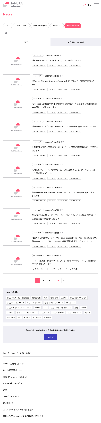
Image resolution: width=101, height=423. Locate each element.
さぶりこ (10, 312)
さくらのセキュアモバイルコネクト (19, 307)
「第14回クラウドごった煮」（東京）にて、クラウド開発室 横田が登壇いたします (64, 126)
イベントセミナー (37, 55)
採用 (76, 307)
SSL (19, 317)
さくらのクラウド (62, 65)
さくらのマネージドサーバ (53, 302)
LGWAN (64, 298)
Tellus (83, 307)
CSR (45, 307)
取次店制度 (36, 298)
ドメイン (27, 317)
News (13, 353)
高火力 (87, 312)
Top (4, 353)
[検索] (6, 33)
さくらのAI (54, 298)
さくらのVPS (51, 65)
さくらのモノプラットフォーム (26, 312)
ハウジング (37, 317)
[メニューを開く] (96, 4)
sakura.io (11, 317)
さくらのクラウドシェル (78, 298)
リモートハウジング (34, 302)
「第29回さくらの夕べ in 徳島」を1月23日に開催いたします (56, 60)
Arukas (38, 307)
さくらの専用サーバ (75, 65)
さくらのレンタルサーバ (39, 65)
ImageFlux (70, 302)
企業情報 (47, 317)
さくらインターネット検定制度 (18, 298)
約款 (45, 298)
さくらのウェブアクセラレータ (60, 307)
